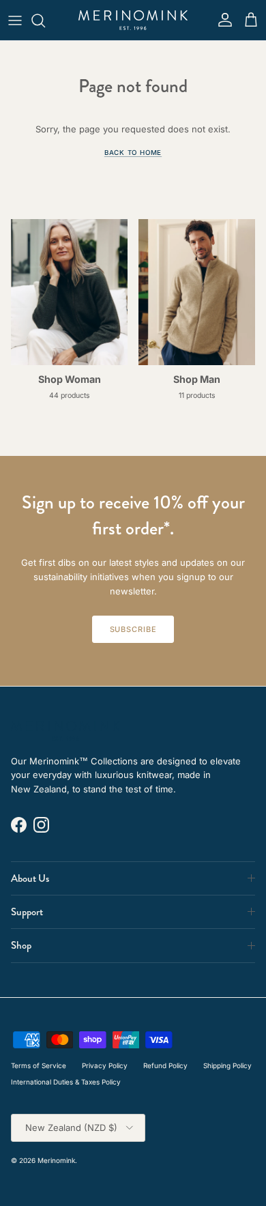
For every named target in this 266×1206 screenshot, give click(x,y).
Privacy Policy (105, 1065)
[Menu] (15, 20)
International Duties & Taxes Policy (66, 1082)
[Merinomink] (133, 20)
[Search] (45, 20)
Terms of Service (38, 1065)
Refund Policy (165, 1065)
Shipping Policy (227, 1065)
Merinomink (56, 1160)
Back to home (133, 152)
